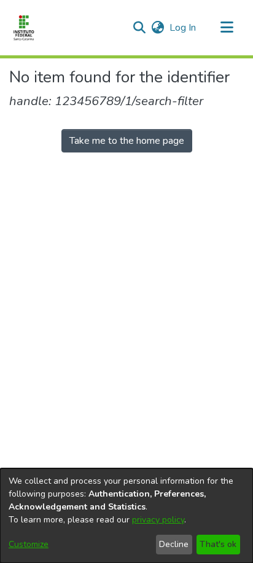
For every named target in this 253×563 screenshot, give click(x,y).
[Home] (23, 27)
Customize (29, 544)
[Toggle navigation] (226, 27)
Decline (174, 544)
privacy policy (158, 520)
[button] (139, 27)
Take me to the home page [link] (126, 141)
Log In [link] (183, 27)
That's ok (218, 544)
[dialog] (126, 515)
